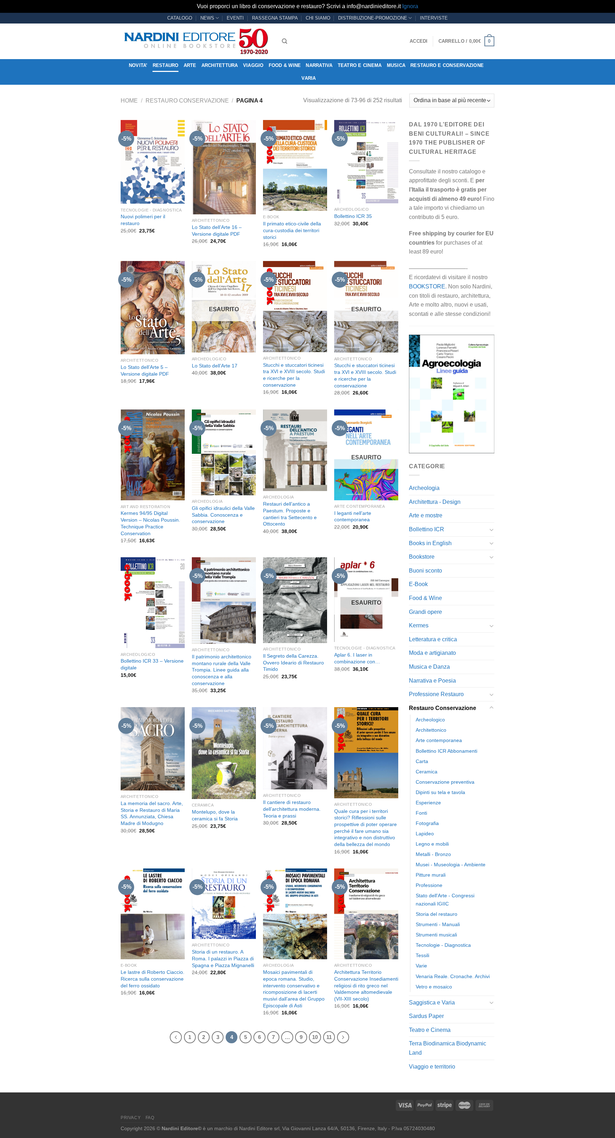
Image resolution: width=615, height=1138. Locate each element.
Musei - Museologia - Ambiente (450, 864)
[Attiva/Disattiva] (491, 529)
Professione (429, 885)
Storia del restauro (436, 914)
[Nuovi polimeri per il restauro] (153, 162)
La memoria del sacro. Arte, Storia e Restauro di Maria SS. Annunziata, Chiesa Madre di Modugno (152, 813)
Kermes (419, 625)
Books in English (430, 543)
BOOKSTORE (427, 286)
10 (315, 1037)
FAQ (150, 1117)
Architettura (219, 65)
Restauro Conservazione (187, 101)
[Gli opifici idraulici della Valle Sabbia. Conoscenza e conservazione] (224, 452)
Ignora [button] (410, 6)
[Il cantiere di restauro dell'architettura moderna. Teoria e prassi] (295, 748)
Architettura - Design (435, 502)
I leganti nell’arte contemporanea (352, 516)
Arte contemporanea (439, 740)
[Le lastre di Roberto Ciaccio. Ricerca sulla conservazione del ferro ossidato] (153, 913)
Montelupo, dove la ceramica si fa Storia (215, 815)
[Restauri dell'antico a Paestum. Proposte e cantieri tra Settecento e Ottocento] (295, 450)
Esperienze (428, 802)
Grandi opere (425, 612)
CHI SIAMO (318, 18)
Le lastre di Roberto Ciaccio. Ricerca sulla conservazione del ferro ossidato (152, 978)
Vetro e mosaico (434, 987)
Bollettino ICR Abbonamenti (446, 751)
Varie (421, 966)
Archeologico (430, 719)
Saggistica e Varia (432, 1002)
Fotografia (427, 823)
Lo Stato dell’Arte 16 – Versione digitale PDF (217, 230)
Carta (422, 761)
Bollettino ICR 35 (353, 216)
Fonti (421, 813)
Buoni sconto (425, 571)
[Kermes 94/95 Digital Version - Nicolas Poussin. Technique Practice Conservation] (153, 454)
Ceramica (426, 771)
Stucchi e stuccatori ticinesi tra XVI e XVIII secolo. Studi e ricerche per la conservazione (294, 375)
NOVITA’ (138, 65)
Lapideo (425, 833)
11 (329, 1037)
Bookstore (422, 557)
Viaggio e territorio (432, 1067)
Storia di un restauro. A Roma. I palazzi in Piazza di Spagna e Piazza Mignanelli (223, 958)
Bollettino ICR (426, 529)
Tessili (422, 955)
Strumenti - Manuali (438, 924)
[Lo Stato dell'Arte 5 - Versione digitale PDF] (153, 307)
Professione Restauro (436, 694)
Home (129, 101)
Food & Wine (285, 65)
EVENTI (235, 18)
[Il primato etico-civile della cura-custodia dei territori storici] (295, 165)
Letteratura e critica (433, 639)
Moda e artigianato (432, 653)
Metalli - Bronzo (433, 854)
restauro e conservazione (447, 65)
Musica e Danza (429, 667)
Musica (396, 65)
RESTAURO (166, 65)
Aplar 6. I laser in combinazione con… (357, 658)
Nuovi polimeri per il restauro (143, 220)
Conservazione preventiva (445, 782)
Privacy (131, 1117)
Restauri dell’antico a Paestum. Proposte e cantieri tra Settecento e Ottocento (290, 514)
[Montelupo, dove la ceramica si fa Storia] (224, 753)
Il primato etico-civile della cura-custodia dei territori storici (292, 230)
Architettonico (431, 730)
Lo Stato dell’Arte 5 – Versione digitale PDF (145, 370)
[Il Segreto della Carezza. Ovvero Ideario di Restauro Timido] (295, 600)
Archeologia (424, 488)
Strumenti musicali (436, 935)
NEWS (207, 18)
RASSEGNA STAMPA (275, 18)
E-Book (418, 584)
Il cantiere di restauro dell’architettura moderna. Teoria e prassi (292, 808)
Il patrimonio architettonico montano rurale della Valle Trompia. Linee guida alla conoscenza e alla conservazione (221, 670)
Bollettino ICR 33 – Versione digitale (152, 664)
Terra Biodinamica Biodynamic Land (447, 1048)
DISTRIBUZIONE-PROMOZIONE (372, 18)
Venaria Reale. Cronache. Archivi (453, 976)
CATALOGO (179, 18)
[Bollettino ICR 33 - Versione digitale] (153, 602)
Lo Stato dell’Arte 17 (214, 366)
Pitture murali (431, 875)
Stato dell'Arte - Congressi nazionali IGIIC (445, 900)
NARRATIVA (319, 65)
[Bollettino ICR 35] (366, 161)
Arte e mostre (425, 515)
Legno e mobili (432, 844)
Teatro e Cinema (360, 65)
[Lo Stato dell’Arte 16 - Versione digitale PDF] (224, 167)
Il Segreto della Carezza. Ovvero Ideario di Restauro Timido (293, 662)
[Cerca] (284, 41)
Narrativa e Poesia (432, 681)
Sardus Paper (426, 1016)
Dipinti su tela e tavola (440, 792)
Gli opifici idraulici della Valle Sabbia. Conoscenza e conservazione (223, 514)
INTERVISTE (434, 18)
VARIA (308, 78)
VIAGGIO (253, 65)
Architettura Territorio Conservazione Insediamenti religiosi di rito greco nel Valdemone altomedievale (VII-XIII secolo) (366, 985)
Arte (190, 65)
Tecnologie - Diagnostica (443, 945)
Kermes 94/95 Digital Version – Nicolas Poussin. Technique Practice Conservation (150, 523)
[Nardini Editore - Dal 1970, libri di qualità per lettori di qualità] (196, 41)
